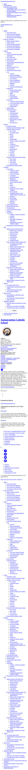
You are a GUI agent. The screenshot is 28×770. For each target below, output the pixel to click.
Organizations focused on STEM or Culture (16, 223)
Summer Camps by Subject (13, 129)
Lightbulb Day (13, 261)
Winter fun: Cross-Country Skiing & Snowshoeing (16, 273)
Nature (11, 142)
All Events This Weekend (13, 46)
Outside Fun (10, 88)
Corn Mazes (13, 238)
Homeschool (13, 198)
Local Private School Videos (14, 70)
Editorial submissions (9, 439)
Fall (5, 227)
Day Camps (13, 131)
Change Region (7, 5)
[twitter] (5, 454)
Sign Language (13, 191)
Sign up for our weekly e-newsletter (15, 306)
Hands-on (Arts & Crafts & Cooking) (16, 189)
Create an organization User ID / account (14, 433)
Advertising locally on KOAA (11, 467)
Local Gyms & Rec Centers (17, 103)
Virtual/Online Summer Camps (14, 165)
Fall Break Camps (11, 126)
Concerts (12, 73)
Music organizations (15, 75)
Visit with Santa (14, 253)
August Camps (13, 163)
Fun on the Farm (11, 57)
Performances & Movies (16, 77)
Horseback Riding (14, 177)
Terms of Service (8, 471)
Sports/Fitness (13, 139)
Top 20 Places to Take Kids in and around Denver (15, 295)
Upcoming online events (13, 285)
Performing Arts (14, 180)
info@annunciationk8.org (7, 349)
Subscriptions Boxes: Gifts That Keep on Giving (16, 250)
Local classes (10, 169)
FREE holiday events (15, 254)
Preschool (12, 150)
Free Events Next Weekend (13, 36)
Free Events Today (11, 32)
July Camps (13, 162)
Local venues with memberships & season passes (15, 63)
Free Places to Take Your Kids (14, 37)
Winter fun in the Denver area (14, 267)
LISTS (5, 51)
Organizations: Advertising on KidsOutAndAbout (14, 16)
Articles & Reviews (11, 109)
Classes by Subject (14, 170)
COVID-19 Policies (9, 438)
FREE (5, 31)
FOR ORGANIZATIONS (10, 7)
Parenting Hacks (14, 113)
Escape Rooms (10, 60)
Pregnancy (12, 203)
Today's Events (10, 42)
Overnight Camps (14, 132)
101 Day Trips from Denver (10, 313)
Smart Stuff (9, 212)
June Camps (13, 160)
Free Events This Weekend (13, 34)
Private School (4, 360)
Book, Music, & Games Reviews (16, 120)
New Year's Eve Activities (16, 263)
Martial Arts (13, 178)
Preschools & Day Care (12, 67)
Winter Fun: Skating (15, 275)
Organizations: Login (12, 8)
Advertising (7, 441)
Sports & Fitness (14, 172)
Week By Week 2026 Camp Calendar (16, 157)
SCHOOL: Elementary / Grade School (10, 358)
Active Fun (9, 100)
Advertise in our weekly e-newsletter (16, 307)
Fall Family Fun (8, 314)
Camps (6, 124)
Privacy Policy (8, 469)
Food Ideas (12, 111)
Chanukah (12, 258)
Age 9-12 (12, 154)
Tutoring (9, 211)
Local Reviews (13, 114)
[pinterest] (5, 457)
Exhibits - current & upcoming (17, 214)
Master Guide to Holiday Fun (17, 246)
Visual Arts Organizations (16, 86)
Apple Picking (13, 96)
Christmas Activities (15, 256)
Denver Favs (7, 293)
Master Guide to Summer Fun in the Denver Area (15, 281)
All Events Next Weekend (13, 49)
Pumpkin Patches (14, 240)
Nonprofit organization (6, 362)
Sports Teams (13, 106)
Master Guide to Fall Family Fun (15, 229)
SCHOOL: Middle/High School (8, 359)
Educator (3, 356)
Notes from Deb (11, 299)
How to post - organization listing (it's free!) (15, 431)
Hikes (11, 93)
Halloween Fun (14, 234)
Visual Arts (12, 144)
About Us (6, 464)
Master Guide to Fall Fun (13, 41)
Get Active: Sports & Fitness (17, 101)
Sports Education (14, 104)
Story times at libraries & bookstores (16, 220)
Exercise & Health (14, 174)
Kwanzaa (12, 259)
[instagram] (5, 460)
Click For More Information (7, 387)
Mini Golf (12, 95)
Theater (12, 136)
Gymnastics (13, 175)
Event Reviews (13, 122)
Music (11, 134)
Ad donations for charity (10, 472)
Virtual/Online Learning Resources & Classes (16, 287)
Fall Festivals (13, 235)
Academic (3, 365)
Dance (11, 137)
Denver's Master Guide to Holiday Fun (16, 242)
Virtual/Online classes (12, 204)
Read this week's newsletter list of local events (16, 303)
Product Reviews (14, 118)
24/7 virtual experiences (13, 291)
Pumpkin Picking (14, 98)
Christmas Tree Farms (15, 248)
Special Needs (10, 108)
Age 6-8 (12, 152)
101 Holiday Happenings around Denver (16, 244)
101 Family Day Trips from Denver (15, 298)
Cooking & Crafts (14, 145)
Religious (12, 147)
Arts (8, 72)
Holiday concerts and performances (15, 265)
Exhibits (12, 85)
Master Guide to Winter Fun (17, 269)
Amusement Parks (14, 91)
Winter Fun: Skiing (14, 270)
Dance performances (15, 81)
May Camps (13, 159)
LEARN (6, 167)
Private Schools (10, 68)
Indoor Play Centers (12, 59)
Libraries (12, 216)
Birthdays (9, 52)
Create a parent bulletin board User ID (13, 436)
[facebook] (5, 450)
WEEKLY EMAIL (9, 301)
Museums (9, 65)
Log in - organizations (9, 434)
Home (5, 4)
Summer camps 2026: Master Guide (15, 127)
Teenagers (12, 155)
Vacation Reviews (14, 116)
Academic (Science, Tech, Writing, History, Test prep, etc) (17, 194)
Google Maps (8, 345)
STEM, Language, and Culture (17, 141)
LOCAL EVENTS (9, 39)
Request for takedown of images (12, 444)
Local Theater (13, 78)
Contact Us (7, 442)
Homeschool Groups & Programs (15, 225)
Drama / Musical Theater (16, 182)
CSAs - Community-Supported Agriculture (14, 55)
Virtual (6, 283)
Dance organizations (15, 80)
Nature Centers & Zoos (15, 90)
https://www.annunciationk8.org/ (9, 348)
